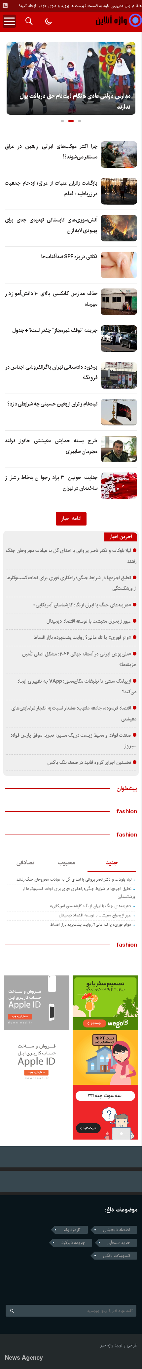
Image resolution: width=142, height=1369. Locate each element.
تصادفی (26, 863)
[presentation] (11, 76)
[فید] (5, 5)
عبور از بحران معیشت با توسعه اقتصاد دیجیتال (89, 621)
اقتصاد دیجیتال (116, 1230)
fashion (126, 811)
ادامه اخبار (71, 518)
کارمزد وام (72, 1230)
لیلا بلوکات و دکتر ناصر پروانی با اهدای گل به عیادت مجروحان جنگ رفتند (74, 879)
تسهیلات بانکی (116, 1256)
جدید (112, 863)
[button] (62, 121)
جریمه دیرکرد (73, 1243)
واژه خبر (106, 1345)
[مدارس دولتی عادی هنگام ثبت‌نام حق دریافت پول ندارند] (71, 78)
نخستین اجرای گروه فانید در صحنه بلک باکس (89, 763)
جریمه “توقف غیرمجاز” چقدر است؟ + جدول (54, 330)
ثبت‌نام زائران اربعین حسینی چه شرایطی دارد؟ (52, 404)
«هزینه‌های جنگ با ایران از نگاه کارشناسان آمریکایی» (82, 605)
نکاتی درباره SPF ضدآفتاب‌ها (69, 256)
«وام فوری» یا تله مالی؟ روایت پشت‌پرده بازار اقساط (82, 638)
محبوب (66, 863)
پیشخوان (127, 788)
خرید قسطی (118, 1243)
